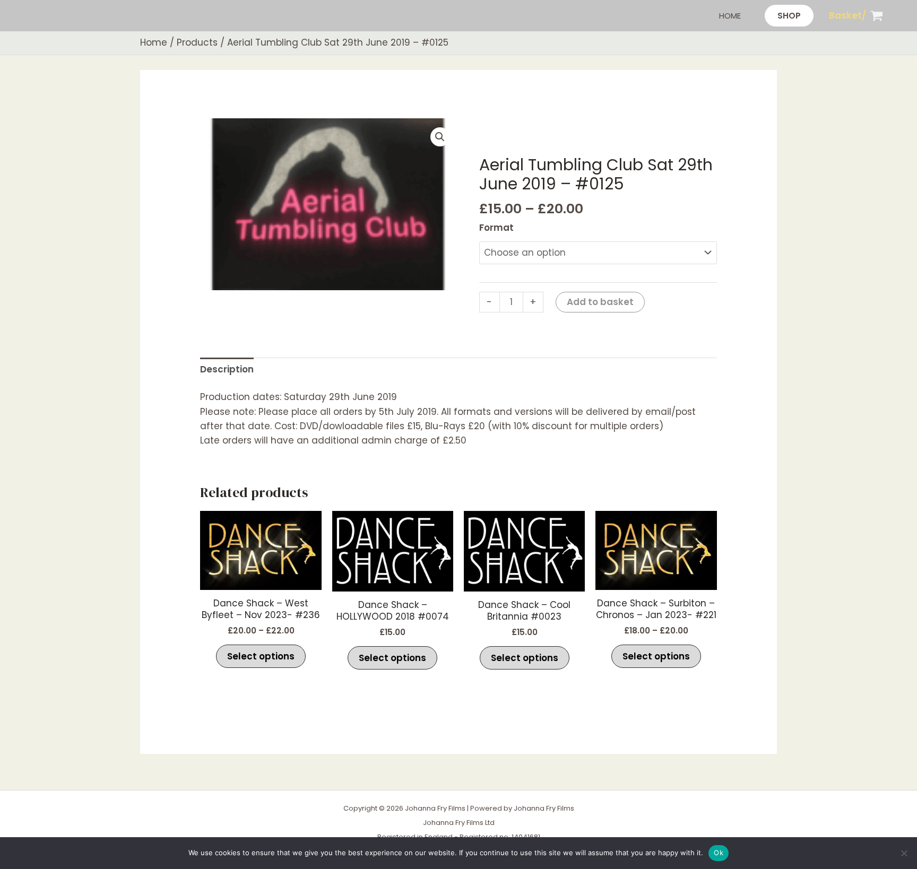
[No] (903, 853)
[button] (789, 16)
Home (730, 15)
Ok (718, 852)
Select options (261, 656)
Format (496, 227)
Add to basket (600, 302)
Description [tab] (227, 369)
